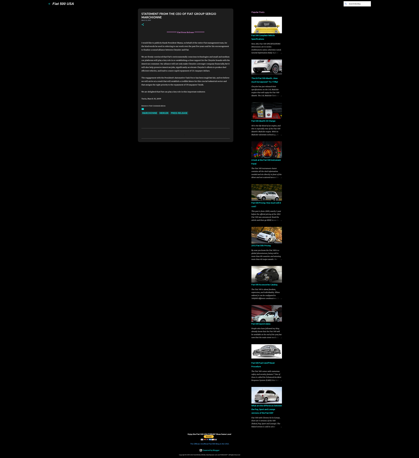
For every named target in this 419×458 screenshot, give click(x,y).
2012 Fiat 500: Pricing (261, 245)
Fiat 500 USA (63, 4)
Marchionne (149, 113)
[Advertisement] (244, 43)
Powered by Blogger (211, 450)
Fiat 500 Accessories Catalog (264, 284)
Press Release (179, 113)
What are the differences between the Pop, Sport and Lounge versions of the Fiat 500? (266, 409)
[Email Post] (142, 109)
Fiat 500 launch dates (260, 324)
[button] (142, 24)
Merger (164, 113)
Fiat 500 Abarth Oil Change (263, 121)
